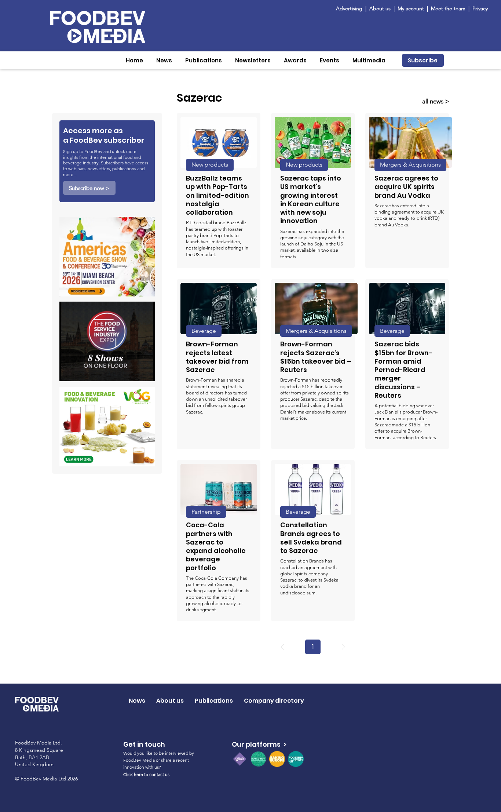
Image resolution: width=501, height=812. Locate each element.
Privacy (480, 8)
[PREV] (282, 647)
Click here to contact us (146, 774)
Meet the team (448, 8)
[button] (164, 60)
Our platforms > (259, 744)
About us (380, 8)
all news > (435, 101)
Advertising (350, 8)
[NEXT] (343, 647)
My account (411, 8)
